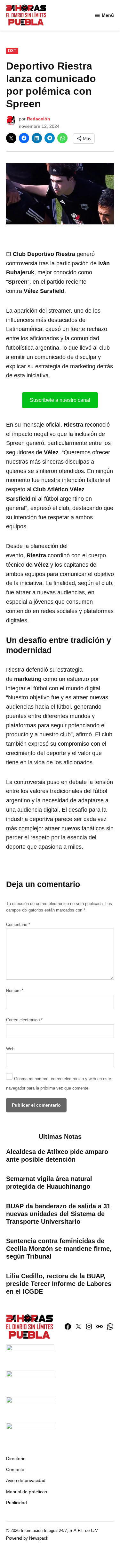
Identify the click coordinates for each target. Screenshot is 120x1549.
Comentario (18, 924)
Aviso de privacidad (25, 1480)
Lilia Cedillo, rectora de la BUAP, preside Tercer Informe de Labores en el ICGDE (58, 1283)
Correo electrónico (24, 1020)
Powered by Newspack (27, 1538)
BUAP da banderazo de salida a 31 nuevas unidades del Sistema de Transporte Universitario (58, 1214)
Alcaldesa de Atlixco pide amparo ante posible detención (57, 1155)
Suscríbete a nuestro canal (60, 400)
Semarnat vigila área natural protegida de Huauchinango (49, 1182)
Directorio (16, 1458)
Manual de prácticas (26, 1491)
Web (10, 1049)
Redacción (38, 118)
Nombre (14, 990)
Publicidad (16, 1502)
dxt (12, 51)
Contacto (15, 1469)
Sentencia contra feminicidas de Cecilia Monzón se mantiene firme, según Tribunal (59, 1248)
